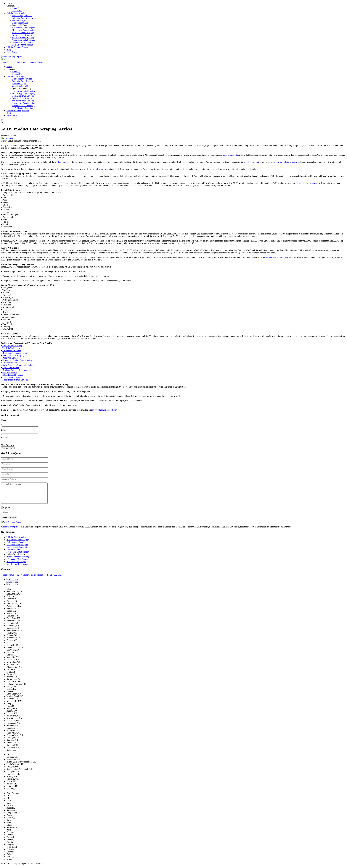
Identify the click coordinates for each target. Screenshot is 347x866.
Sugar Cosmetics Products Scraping (17, 365)
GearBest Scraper (9, 372)
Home (9, 3)
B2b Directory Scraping (17, 561)
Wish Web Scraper (10, 358)
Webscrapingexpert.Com (11, 527)
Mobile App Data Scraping (23, 30)
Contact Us (17, 10)
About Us (16, 8)
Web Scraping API (20, 23)
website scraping (229, 155)
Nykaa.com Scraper (10, 367)
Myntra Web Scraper (11, 363)
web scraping (100, 169)
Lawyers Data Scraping (22, 35)
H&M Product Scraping (12, 375)
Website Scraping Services (18, 47)
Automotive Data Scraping (23, 40)
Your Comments (9, 445)
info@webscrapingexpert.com (30, 62)
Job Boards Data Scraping (23, 37)
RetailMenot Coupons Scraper (15, 353)
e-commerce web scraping (277, 257)
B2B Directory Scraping (22, 45)
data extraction (64, 162)
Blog (9, 49)
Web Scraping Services (22, 15)
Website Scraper (19, 20)
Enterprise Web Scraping (22, 18)
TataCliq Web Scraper (11, 348)
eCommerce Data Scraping (23, 28)
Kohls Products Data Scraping (15, 380)
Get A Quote (12, 52)
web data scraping (251, 162)
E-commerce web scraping (307, 183)
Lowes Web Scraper (11, 377)
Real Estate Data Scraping (23, 32)
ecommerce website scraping (284, 162)
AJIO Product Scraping (12, 345)
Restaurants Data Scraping (23, 42)
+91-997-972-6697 (54, 575)
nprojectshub (8, 62)
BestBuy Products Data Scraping (16, 370)
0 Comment (8, 138)
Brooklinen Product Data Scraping (17, 360)
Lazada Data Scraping (11, 350)
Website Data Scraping (16, 13)
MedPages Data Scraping (13, 355)
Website (4, 437)
